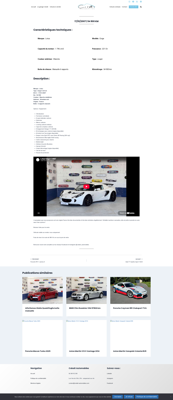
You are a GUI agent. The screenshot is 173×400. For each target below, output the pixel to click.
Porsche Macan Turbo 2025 (37, 351)
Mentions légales (36, 383)
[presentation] (42, 290)
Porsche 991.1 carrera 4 (38, 261)
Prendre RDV (133, 7)
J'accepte (117, 397)
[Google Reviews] (137, 1)
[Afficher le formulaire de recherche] (140, 7)
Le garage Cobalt (42, 7)
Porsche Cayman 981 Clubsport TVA (130, 308)
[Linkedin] (140, 1)
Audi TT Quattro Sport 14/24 (134, 261)
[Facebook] (133, 1)
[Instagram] (129, 1)
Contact (124, 7)
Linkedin (109, 373)
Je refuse (128, 397)
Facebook (110, 383)
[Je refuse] (171, 397)
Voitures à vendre (55, 7)
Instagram (110, 378)
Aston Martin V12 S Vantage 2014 (84, 351)
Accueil (33, 7)
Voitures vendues (114, 7)
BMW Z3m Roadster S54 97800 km (85, 308)
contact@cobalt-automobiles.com (79, 383)
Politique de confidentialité (38, 378)
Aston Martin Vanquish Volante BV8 (129, 351)
